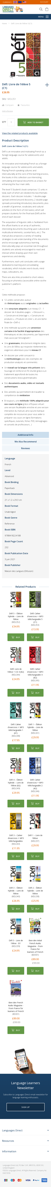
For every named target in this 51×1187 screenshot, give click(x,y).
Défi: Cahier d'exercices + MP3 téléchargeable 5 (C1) (35, 619)
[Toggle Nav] (47, 17)
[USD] (24, 2)
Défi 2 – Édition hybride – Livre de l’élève (35, 892)
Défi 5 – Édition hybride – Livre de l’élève (16, 617)
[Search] (41, 9)
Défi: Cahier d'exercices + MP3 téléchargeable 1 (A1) (16, 730)
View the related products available (20, 133)
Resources (8, 1140)
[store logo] (13, 9)
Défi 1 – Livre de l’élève (35, 838)
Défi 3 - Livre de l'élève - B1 (16, 943)
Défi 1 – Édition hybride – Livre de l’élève (35, 728)
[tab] (25, 1132)
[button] (7, 72)
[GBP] (15, 2)
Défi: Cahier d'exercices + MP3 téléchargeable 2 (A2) (35, 785)
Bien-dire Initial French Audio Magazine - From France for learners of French (35, 947)
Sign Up (25, 1107)
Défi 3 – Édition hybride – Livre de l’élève (16, 892)
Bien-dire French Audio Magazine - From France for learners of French (16, 1008)
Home (4, 23)
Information (9, 1151)
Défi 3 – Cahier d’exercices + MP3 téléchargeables (16, 839)
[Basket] (46, 9)
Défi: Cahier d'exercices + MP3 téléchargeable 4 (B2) (35, 675)
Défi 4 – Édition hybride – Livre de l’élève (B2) (16, 784)
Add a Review (7, 111)
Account (44, 2)
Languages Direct (12, 1130)
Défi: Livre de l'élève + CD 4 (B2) (16, 672)
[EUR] (20, 2)
